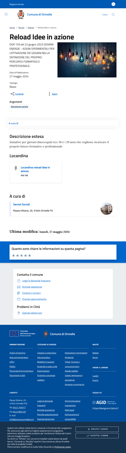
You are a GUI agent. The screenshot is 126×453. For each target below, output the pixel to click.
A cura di (13, 123)
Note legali (69, 410)
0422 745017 (19, 407)
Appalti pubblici (71, 371)
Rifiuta (99, 429)
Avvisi (95, 357)
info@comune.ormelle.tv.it (22, 419)
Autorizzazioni (43, 371)
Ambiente (69, 357)
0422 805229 (19, 411)
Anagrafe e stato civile (47, 366)
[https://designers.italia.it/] (104, 402)
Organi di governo (17, 353)
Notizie (31, 27)
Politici (12, 366)
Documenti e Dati (17, 375)
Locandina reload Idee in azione (35, 169)
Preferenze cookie (63, 446)
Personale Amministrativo (21, 371)
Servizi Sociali (21, 204)
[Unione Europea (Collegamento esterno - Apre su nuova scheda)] (23, 334)
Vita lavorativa (43, 357)
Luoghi (95, 376)
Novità (21, 27)
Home (12, 27)
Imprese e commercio (74, 384)
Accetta (99, 435)
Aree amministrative (19, 357)
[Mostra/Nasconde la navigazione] (6, 14)
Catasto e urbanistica (46, 353)
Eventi (95, 380)
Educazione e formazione (76, 353)
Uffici (12, 362)
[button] (17, 4)
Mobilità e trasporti (45, 362)
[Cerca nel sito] (113, 14)
